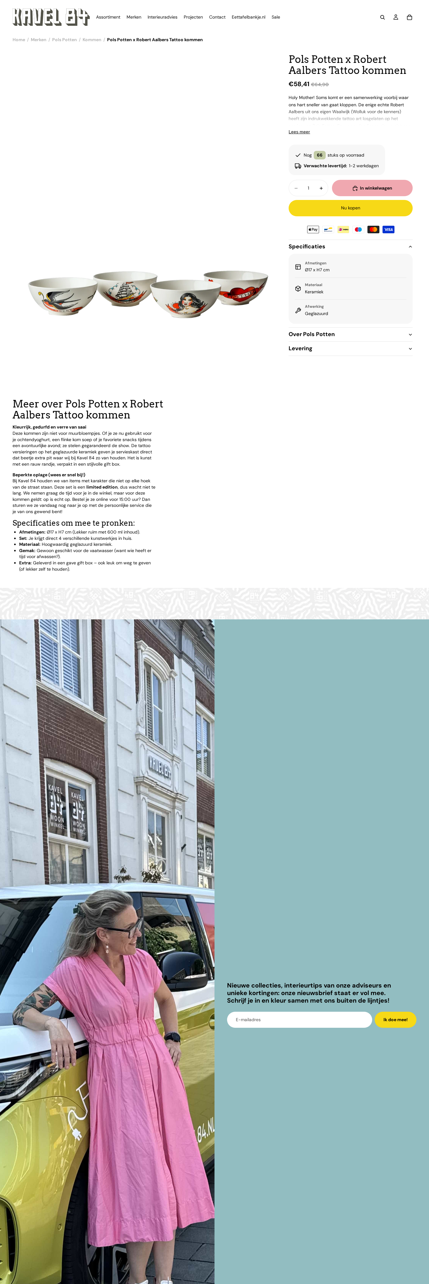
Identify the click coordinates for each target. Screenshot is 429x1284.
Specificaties (307, 246)
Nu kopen (350, 208)
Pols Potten (64, 39)
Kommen (92, 39)
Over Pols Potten (312, 334)
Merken (38, 39)
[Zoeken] (382, 17)
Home (19, 39)
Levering (300, 348)
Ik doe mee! (395, 1019)
